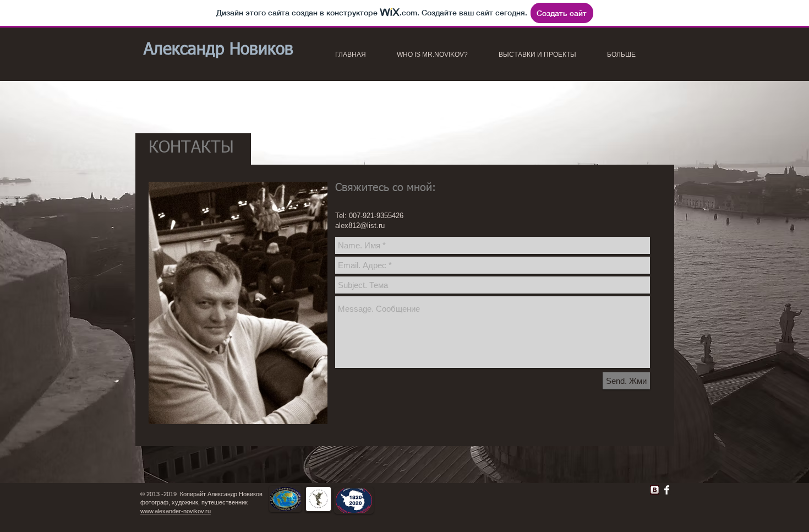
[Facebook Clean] (666, 490)
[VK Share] (619, 487)
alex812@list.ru (360, 225)
